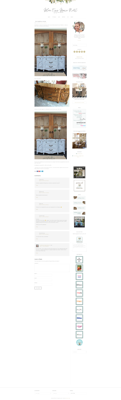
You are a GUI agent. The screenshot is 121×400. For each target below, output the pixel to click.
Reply (37, 185)
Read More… (79, 40)
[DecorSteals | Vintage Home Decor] (78, 156)
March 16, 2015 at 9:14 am (44, 180)
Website (36, 282)
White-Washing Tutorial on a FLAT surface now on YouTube (79, 99)
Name (36, 273)
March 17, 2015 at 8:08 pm (44, 246)
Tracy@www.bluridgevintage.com (44, 245)
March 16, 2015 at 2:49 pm (44, 216)
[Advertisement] (79, 369)
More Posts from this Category (79, 102)
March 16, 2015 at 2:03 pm (44, 204)
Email (36, 278)
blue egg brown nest (60, 10)
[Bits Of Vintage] (79, 153)
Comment (37, 263)
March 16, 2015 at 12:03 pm (44, 192)
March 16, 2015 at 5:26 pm (44, 234)
